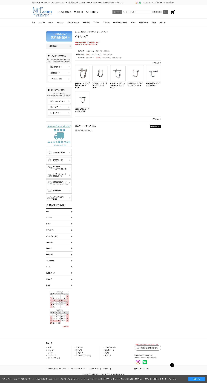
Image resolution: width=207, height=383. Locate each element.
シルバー (42, 22)
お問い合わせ (170, 2)
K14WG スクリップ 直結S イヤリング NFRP (117, 85)
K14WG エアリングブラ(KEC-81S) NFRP (99, 85)
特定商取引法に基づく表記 (57, 369)
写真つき (107, 51)
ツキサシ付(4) (107, 54)
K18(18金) (86, 22)
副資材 (154, 22)
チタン (51, 22)
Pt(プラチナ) (50, 261)
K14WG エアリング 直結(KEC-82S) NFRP (82, 85)
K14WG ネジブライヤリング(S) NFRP (135, 84)
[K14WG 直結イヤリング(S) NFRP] (82, 99)
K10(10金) (106, 22)
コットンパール (110, 347)
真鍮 (33, 22)
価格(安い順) (106, 57)
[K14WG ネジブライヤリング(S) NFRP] (135, 73)
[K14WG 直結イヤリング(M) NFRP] (153, 73)
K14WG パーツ (93, 32)
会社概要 (106, 369)
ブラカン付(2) (96, 54)
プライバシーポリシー (77, 369)
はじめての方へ (148, 2)
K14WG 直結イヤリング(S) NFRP (82, 110)
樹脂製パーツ (143, 22)
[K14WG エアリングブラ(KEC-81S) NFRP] (100, 73)
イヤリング (104, 32)
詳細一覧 (99, 51)
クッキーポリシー (91, 379)
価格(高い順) (116, 57)
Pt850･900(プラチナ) (120, 22)
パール (133, 22)
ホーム (77, 32)
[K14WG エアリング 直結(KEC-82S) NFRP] (82, 73)
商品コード (90, 57)
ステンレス (60, 22)
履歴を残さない (155, 126)
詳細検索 (157, 12)
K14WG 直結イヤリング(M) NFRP (153, 84)
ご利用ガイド (159, 2)
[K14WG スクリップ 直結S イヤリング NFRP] (118, 73)
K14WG (96, 22)
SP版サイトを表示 (142, 369)
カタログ (163, 22)
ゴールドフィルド (73, 22)
